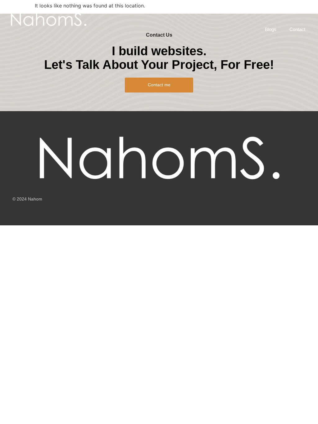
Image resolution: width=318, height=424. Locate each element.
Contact (297, 29)
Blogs (270, 29)
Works (178, 11)
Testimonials (289, 11)
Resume (231, 11)
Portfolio (150, 11)
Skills (258, 11)
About (204, 11)
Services (120, 11)
